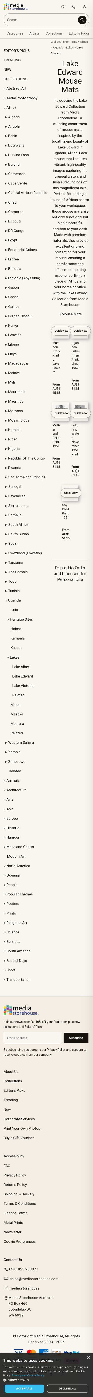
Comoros (16, 212)
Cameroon (16, 174)
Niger (12, 439)
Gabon (13, 287)
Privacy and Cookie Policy (28, 1375)
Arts (9, 799)
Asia (10, 809)
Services (13, 941)
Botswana (16, 145)
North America (18, 866)
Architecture (16, 790)
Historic (12, 828)
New (7, 1109)
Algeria (14, 117)
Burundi (14, 164)
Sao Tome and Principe (26, 477)
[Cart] (74, 7)
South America (18, 951)
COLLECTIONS (15, 79)
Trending (11, 1100)
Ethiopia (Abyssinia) (24, 278)
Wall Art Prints (60, 41)
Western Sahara (21, 742)
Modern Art (16, 856)
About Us (11, 1071)
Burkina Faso (18, 155)
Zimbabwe (16, 761)
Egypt (12, 240)
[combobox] (41, 20)
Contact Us (13, 1260)
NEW (7, 69)
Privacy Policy (15, 1175)
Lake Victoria (23, 685)
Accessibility (14, 1156)
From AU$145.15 (56, 389)
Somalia (14, 515)
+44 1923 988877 (23, 1269)
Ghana (13, 297)
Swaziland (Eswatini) (25, 553)
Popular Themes (19, 894)
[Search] (82, 20)
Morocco (15, 411)
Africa (11, 107)
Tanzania (15, 562)
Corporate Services (19, 1119)
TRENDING (12, 60)
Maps (15, 705)
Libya (12, 354)
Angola (14, 126)
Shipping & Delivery (19, 1194)
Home (73, 41)
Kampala (18, 638)
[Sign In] (84, 7)
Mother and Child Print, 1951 (56, 435)
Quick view (61, 330)
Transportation (18, 979)
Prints (11, 913)
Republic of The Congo (26, 458)
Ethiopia (14, 268)
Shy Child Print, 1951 (65, 511)
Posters (12, 903)
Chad (12, 202)
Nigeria (14, 448)
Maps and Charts (20, 847)
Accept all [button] (24, 1388)
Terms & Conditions (20, 1203)
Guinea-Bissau (20, 316)
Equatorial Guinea (22, 250)
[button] (46, 1380)
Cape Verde (17, 183)
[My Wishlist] (63, 7)
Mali (11, 382)
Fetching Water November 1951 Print (75, 439)
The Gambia (18, 572)
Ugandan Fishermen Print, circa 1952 (75, 355)
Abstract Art (16, 88)
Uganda (14, 600)
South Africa (18, 524)
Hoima (16, 629)
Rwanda (14, 468)
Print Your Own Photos (22, 1128)
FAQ (7, 1166)
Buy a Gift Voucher (19, 1138)
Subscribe (76, 1038)
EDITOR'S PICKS (17, 50)
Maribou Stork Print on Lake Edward (56, 357)
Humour (12, 837)
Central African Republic (27, 192)
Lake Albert (21, 667)
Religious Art (16, 923)
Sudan (13, 543)
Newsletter (12, 1232)
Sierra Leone (18, 505)
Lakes (14, 657)
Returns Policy (15, 1184)
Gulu (14, 610)
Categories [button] (15, 33)
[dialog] (46, 1375)
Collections (54, 33)
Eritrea (13, 259)
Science (12, 932)
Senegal (14, 486)
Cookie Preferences (20, 1241)
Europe (12, 818)
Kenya (13, 325)
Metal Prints (13, 1222)
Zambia (14, 752)
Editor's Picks (79, 33)
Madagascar (18, 363)
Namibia (14, 430)
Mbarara (17, 723)
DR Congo (16, 230)
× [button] (88, 1357)
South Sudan (18, 534)
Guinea (13, 306)
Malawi (14, 373)
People (12, 885)
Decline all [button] (67, 1388)
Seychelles (17, 496)
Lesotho (15, 335)
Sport (10, 970)
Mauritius (15, 401)
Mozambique (18, 420)
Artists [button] (34, 33)
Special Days (16, 961)
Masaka (17, 714)
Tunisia (14, 591)
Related (18, 695)
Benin (12, 136)
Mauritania (16, 392)
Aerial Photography (21, 98)
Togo (12, 581)
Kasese (16, 648)
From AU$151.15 (75, 385)
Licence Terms (15, 1213)
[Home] (18, 6)
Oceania (13, 875)
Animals (13, 780)
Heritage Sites (21, 619)
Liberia (13, 344)
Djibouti (14, 221)
